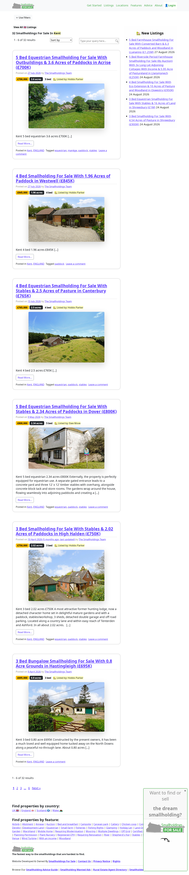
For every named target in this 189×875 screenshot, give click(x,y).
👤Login (170, 5)
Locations (122, 5)
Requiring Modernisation (69, 831)
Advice (148, 5)
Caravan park (100, 824)
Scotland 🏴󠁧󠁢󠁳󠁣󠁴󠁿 (43, 810)
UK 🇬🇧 (15, 810)
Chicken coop (129, 824)
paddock (83, 150)
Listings (109, 5)
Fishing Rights (96, 827)
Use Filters (24, 17)
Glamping (111, 827)
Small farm (67, 827)
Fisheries (80, 827)
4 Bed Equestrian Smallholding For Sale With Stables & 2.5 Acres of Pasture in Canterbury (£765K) (61, 290)
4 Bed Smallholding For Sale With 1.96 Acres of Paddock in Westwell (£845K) (63, 178)
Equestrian (52, 827)
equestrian (61, 150)
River (107, 834)
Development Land (33, 827)
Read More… (26, 143)
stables (93, 150)
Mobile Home (45, 831)
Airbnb (16, 824)
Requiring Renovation (89, 834)
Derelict (16, 827)
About (158, 5)
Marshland (29, 831)
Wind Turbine (29, 838)
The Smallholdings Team (58, 73)
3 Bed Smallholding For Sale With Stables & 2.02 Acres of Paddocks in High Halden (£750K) (64, 531)
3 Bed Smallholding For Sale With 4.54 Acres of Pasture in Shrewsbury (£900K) (152, 120)
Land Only (140, 827)
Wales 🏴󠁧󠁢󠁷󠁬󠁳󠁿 (57, 810)
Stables (136, 834)
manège (72, 150)
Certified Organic (142, 831)
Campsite (85, 824)
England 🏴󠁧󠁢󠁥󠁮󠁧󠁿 (27, 810)
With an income (48, 838)
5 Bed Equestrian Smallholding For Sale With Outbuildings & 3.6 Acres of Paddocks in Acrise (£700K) (63, 62)
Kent (29, 150)
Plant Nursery (47, 834)
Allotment (27, 824)
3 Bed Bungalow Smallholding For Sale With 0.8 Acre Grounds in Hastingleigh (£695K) (64, 663)
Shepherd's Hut (121, 834)
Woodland (65, 838)
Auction (50, 824)
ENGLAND (38, 150)
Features (136, 5)
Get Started (94, 5)
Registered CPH (66, 834)
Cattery (115, 824)
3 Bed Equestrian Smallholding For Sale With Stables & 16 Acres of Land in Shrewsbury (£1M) (152, 103)
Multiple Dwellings (108, 831)
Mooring (91, 831)
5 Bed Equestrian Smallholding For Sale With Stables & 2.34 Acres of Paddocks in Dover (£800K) (66, 409)
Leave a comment (75, 263)
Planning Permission (25, 834)
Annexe (40, 824)
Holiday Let (126, 827)
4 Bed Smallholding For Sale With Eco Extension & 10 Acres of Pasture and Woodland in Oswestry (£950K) (152, 86)
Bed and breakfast (67, 824)
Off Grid (125, 831)
